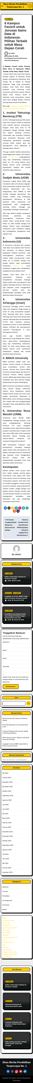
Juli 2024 (5, 854)
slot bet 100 (6, 923)
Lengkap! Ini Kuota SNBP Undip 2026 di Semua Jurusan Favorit (16, 597)
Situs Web (6, 666)
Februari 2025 (7, 823)
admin (13, 53)
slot (3, 945)
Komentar (6, 642)
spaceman (5, 935)
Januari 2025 (6, 827)
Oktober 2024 (6, 841)
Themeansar (16, 1080)
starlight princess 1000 (9, 952)
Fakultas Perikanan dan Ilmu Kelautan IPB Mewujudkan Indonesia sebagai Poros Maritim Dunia (22, 527)
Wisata (4, 909)
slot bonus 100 (7, 949)
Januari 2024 (6, 868)
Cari (16, 698)
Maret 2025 (6, 818)
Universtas (5, 905)
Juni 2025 (5, 809)
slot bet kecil (13, 157)
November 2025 (7, 786)
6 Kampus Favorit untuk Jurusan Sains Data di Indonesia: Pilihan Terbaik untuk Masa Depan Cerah (15, 35)
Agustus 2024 (7, 850)
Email (5, 658)
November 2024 (7, 836)
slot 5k (4, 918)
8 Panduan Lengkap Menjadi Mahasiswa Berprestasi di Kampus (10, 525)
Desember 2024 (7, 832)
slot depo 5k (6, 925)
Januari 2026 (6, 777)
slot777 (4, 940)
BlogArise (26, 1078)
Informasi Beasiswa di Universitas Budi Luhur (13, 1005)
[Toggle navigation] (2, 6)
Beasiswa (8, 593)
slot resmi (5, 947)
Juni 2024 (5, 859)
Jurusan (5, 891)
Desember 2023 (7, 872)
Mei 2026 (5, 773)
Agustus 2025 (7, 800)
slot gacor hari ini (7, 942)
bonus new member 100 (9, 937)
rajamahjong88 (7, 957)
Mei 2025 (5, 813)
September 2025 (7, 795)
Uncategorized (7, 900)
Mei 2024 (5, 863)
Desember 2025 (7, 782)
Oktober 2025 (6, 791)
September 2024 (7, 845)
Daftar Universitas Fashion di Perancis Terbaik (15, 578)
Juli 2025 (5, 804)
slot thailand (6, 930)
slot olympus (6, 932)
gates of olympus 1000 (9, 928)
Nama (5, 650)
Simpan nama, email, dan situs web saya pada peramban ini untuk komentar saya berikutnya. (15, 679)
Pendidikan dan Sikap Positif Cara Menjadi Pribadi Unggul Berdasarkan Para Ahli (15, 616)
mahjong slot (18, 266)
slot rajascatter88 (8, 920)
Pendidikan (8, 19)
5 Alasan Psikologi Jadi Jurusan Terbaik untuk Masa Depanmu (15, 1024)
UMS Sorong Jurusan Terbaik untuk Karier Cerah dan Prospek (15, 1043)
